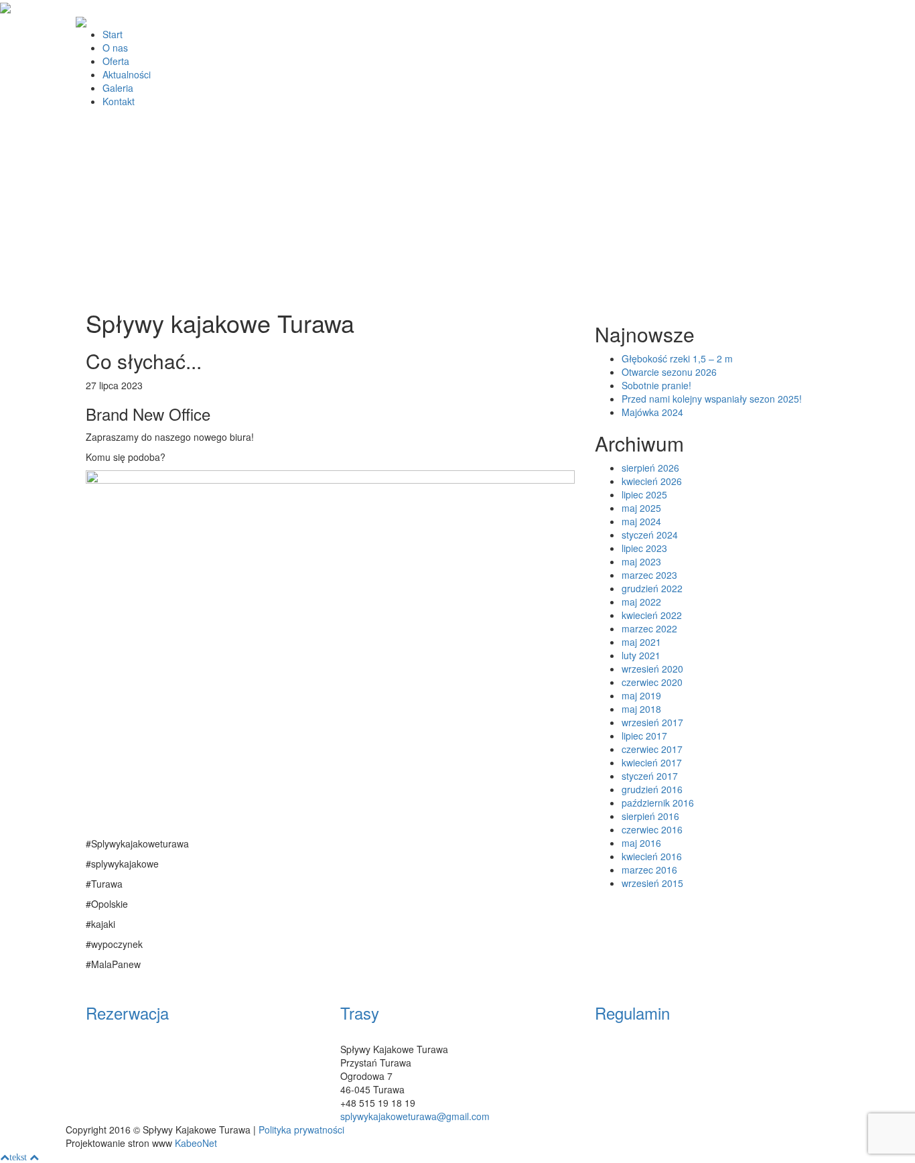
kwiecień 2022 (652, 615)
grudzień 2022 (652, 588)
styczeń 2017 (650, 775)
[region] (457, 212)
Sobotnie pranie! (656, 385)
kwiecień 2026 (652, 481)
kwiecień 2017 (652, 762)
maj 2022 (641, 601)
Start (112, 34)
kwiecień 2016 (652, 856)
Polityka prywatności (301, 1129)
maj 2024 (641, 521)
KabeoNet (196, 1143)
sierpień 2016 (650, 816)
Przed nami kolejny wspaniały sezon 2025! (712, 398)
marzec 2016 (649, 869)
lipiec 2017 (644, 735)
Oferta (115, 61)
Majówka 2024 (652, 412)
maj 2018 (641, 708)
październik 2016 (658, 802)
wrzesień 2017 (652, 722)
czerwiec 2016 (652, 829)
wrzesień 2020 (652, 668)
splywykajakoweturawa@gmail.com (415, 1116)
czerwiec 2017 (652, 749)
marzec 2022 (649, 628)
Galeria (117, 87)
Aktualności (126, 74)
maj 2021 (641, 641)
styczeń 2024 (650, 534)
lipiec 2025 (644, 494)
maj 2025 (641, 508)
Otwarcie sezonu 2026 (669, 372)
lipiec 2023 (644, 548)
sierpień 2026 (650, 467)
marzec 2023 (649, 575)
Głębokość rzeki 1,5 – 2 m (677, 358)
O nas (115, 47)
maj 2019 (641, 695)
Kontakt (118, 101)
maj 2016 (641, 842)
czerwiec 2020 (652, 682)
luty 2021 (641, 655)
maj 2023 (641, 561)
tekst (18, 1157)
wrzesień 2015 (652, 883)
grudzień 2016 (652, 789)
